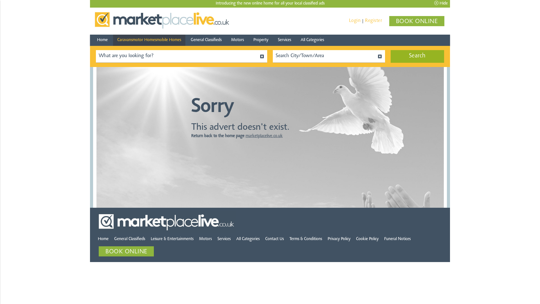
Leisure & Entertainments (172, 239)
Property (260, 40)
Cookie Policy (367, 239)
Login (355, 20)
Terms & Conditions (305, 239)
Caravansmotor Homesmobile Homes (149, 40)
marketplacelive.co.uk (264, 136)
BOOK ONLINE (417, 22)
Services (284, 40)
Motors (237, 40)
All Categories (312, 40)
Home (102, 40)
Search (417, 56)
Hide (443, 3)
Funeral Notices (397, 239)
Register (373, 20)
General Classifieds (206, 40)
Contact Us (274, 239)
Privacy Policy (339, 239)
